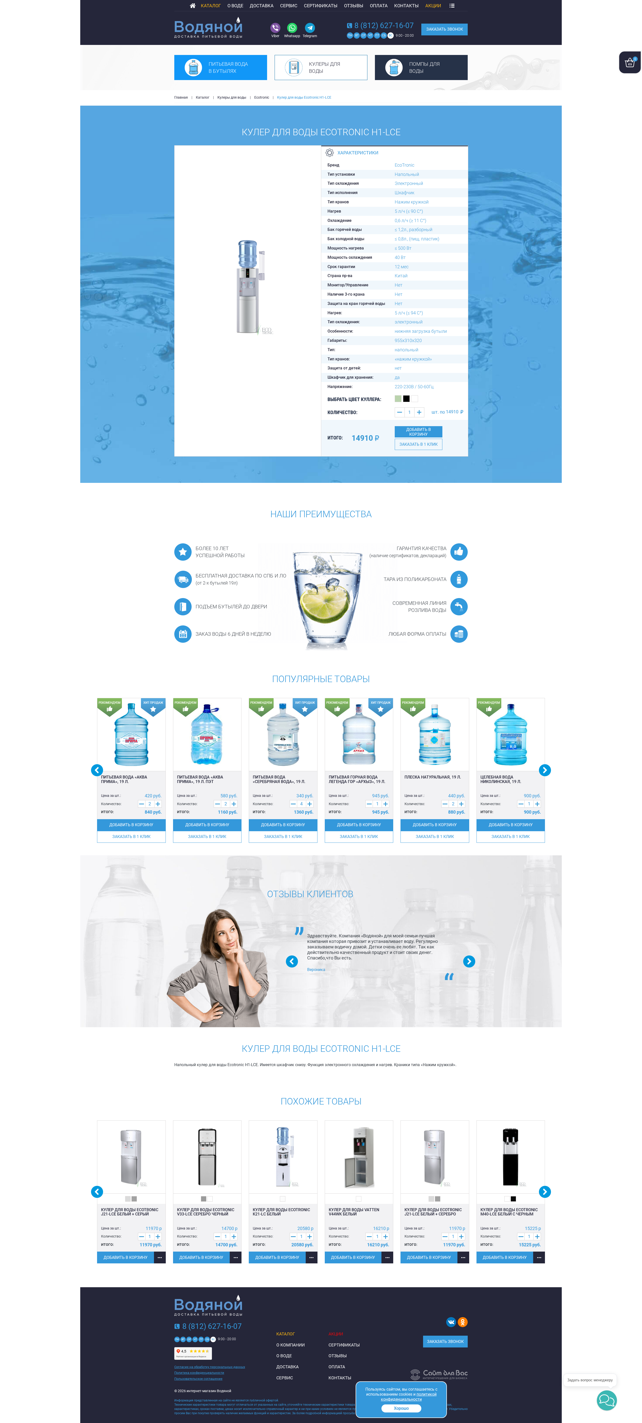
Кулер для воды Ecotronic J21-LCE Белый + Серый (129, 1212)
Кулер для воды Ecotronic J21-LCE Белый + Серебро (433, 1212)
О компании (290, 1344)
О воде (235, 5)
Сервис (288, 5)
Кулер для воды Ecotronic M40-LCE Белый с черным (509, 1212)
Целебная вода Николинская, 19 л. (500, 779)
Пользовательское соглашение (198, 1379)
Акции (433, 5)
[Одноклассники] (463, 1322)
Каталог (211, 5)
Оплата (379, 5)
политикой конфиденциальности (409, 1397)
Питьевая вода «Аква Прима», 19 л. (124, 779)
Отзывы (353, 5)
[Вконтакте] (451, 1322)
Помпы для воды (424, 67)
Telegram (310, 36)
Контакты (406, 5)
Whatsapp (292, 36)
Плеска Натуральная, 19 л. (433, 777)
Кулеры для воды (324, 67)
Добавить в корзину (418, 432)
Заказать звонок (444, 29)
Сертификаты (321, 5)
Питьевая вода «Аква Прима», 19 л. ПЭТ (200, 779)
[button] (607, 1400)
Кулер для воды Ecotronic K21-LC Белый (281, 1212)
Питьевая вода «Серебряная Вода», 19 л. (279, 779)
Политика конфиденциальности (199, 1373)
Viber (275, 36)
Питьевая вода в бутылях (228, 67)
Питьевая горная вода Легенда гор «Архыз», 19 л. (357, 779)
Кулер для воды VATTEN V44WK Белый (354, 1212)
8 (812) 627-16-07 (384, 25)
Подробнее (160, 1257)
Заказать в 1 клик (418, 444)
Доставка (262, 5)
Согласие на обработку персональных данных (209, 1367)
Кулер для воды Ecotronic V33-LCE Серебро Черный (205, 1212)
